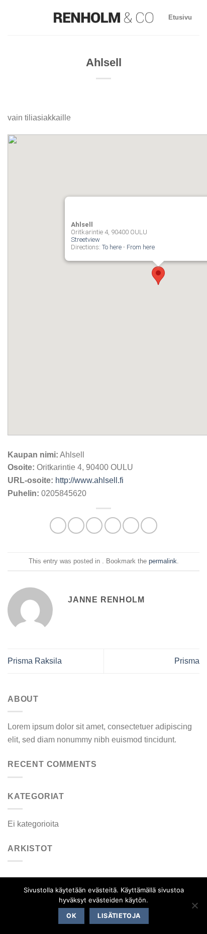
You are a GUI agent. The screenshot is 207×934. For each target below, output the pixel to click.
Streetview (85, 239)
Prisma (186, 661)
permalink (163, 561)
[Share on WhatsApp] (58, 525)
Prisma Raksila (35, 661)
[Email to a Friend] (113, 525)
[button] (158, 275)
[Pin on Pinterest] (131, 525)
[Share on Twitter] (94, 525)
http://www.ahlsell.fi (89, 480)
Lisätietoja (118, 915)
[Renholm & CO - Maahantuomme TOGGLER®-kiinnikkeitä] (103, 18)
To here (112, 247)
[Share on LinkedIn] (149, 525)
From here (141, 247)
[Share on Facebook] (76, 525)
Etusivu (180, 17)
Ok (71, 915)
